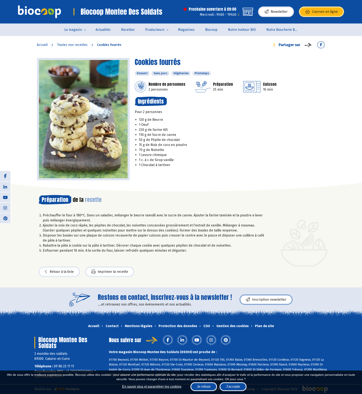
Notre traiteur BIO (242, 30)
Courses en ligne (325, 12)
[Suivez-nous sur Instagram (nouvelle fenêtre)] (5, 207)
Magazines (186, 30)
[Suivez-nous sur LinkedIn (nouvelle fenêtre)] (5, 186)
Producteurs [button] (154, 30)
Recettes (128, 30)
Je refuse (204, 386)
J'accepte (233, 386)
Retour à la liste (62, 272)
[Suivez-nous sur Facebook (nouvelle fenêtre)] (5, 176)
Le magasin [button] (73, 30)
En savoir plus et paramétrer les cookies (151, 386)
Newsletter (279, 12)
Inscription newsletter (269, 300)
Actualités (103, 30)
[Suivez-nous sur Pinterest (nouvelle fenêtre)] (5, 218)
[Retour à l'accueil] (39, 11)
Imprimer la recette (113, 272)
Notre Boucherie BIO (282, 30)
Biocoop (211, 30)
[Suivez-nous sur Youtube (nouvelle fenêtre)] (5, 197)
